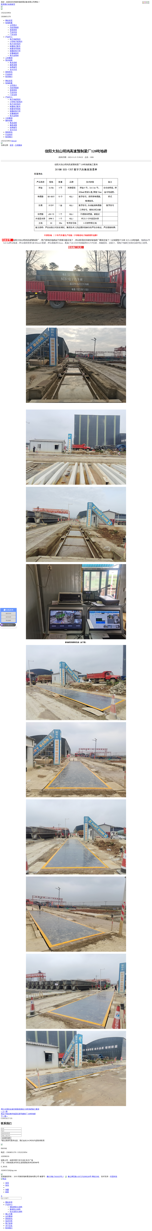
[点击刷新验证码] (145, 2)
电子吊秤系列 (15, 44)
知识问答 (8, 1221)
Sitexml (13, 141)
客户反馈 (8, 1223)
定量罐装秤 (14, 53)
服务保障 (13, 65)
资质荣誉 (13, 30)
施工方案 (8, 1214)
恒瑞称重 (8, 23)
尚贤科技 (113, 1176)
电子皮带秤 (14, 55)
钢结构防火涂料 (16, 1207)
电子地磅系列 (15, 39)
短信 (7, 1185)
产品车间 (13, 32)
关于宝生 (8, 1226)
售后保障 (8, 60)
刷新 (7, 1192)
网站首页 (8, 20)
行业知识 (8, 74)
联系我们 (4, 4)
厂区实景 (13, 34)
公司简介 (13, 25)
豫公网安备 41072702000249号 (79, 1176)
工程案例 (8, 58)
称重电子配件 (15, 46)
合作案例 (8, 1216)
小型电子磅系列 (16, 41)
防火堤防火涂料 (16, 1212)
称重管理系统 (15, 48)
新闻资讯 (8, 72)
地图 (7, 1190)
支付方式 (13, 69)
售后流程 (13, 62)
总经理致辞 (14, 27)
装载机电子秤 (15, 51)
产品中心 (8, 37)
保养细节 (13, 67)
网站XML (95, 1176)
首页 (11, 145)
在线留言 (11, 4)
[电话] (3, 1179)
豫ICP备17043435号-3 (55, 1176)
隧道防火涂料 (15, 1209)
